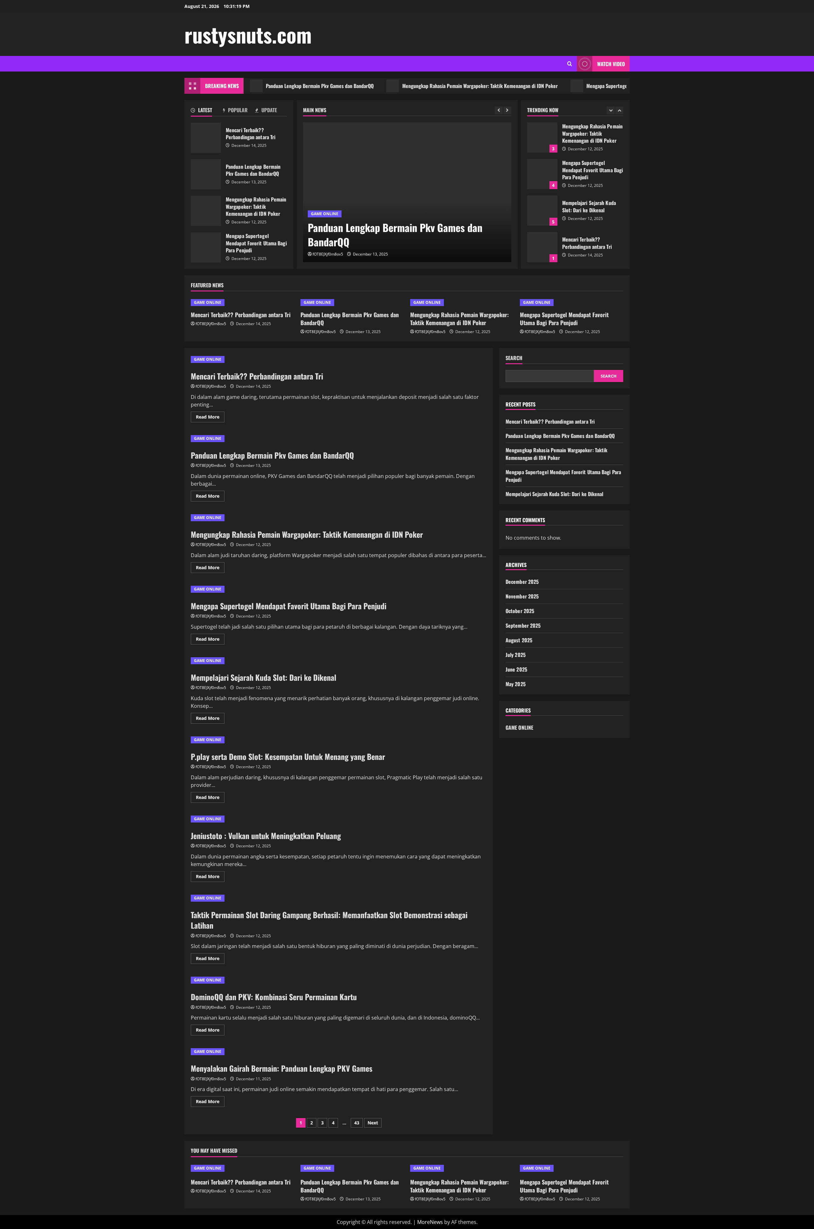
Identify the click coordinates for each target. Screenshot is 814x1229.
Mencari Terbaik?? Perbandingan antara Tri (206, 138)
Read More (210, 417)
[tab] (207, 111)
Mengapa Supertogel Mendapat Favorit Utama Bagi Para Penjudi (620, 86)
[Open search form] (569, 64)
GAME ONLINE (324, 213)
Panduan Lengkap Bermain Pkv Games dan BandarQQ (289, 86)
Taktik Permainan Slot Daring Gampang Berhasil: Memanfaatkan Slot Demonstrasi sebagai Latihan (329, 920)
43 (356, 1123)
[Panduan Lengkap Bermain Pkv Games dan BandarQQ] (407, 192)
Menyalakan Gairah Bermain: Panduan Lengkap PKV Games (281, 1068)
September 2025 (523, 625)
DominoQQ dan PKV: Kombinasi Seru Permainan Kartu (274, 996)
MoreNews (430, 1222)
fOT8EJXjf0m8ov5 (328, 254)
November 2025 (522, 596)
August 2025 (519, 640)
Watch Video (611, 64)
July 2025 (516, 655)
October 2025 (520, 611)
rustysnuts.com (248, 34)
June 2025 (516, 669)
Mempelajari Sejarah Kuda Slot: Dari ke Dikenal (542, 210)
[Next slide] (507, 110)
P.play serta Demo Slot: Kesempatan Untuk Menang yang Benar (288, 756)
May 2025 (516, 684)
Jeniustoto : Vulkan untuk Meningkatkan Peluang (266, 835)
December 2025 (522, 581)
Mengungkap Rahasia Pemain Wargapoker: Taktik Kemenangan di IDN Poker (449, 86)
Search (514, 358)
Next (373, 1123)
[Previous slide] (499, 110)
